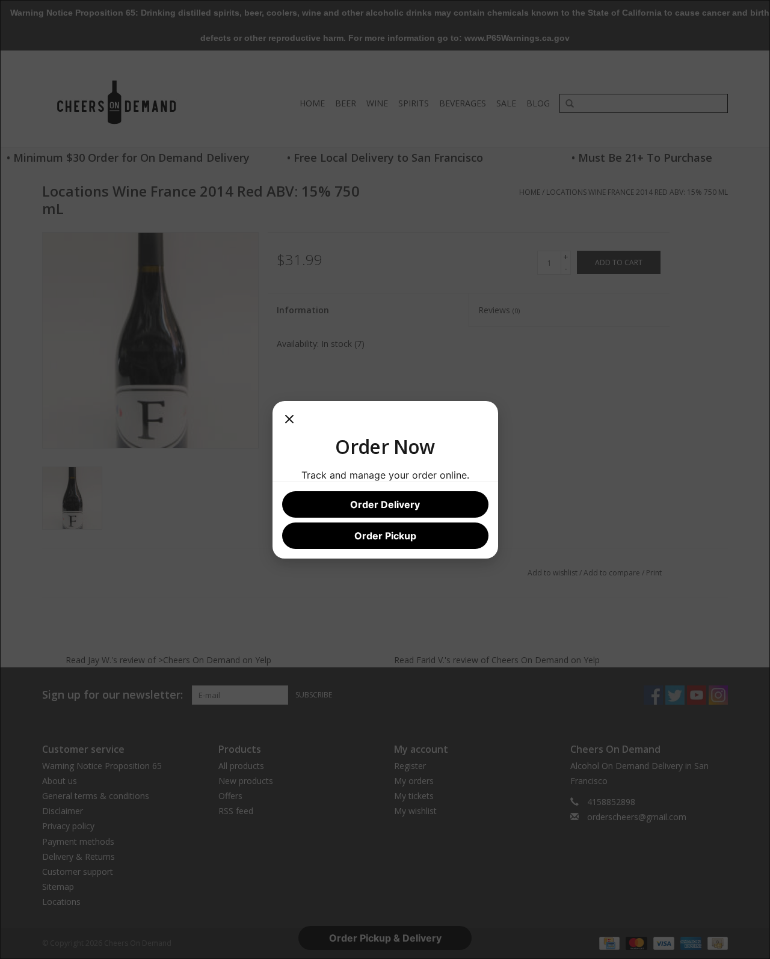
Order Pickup (385, 536)
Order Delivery (385, 504)
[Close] (289, 423)
